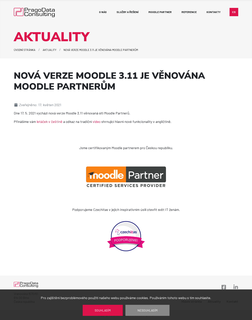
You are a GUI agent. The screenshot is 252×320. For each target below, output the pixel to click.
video (97, 121)
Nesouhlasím (147, 310)
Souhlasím (103, 310)
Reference (189, 12)
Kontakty (213, 12)
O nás (103, 12)
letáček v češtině (49, 121)
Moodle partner (160, 12)
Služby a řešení (128, 12)
